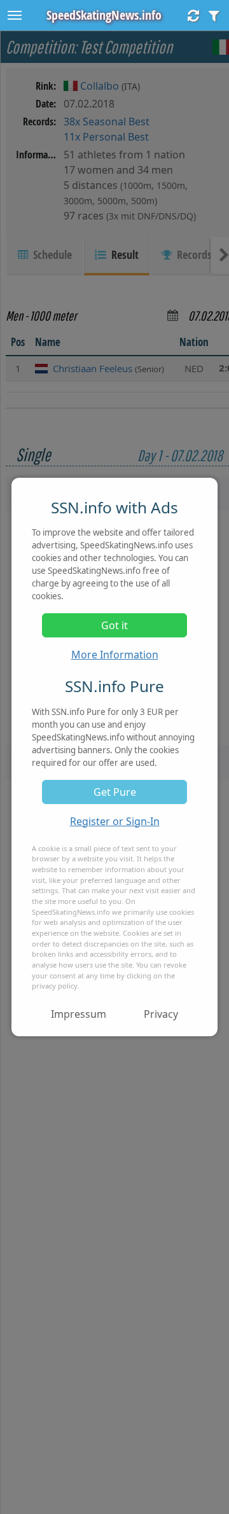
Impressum (78, 1014)
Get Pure (115, 792)
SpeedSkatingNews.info (104, 15)
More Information (114, 655)
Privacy (161, 1014)
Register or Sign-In (115, 821)
